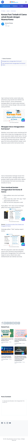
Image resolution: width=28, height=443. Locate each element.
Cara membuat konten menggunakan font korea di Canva (13, 64)
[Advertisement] (14, 42)
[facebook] (5, 323)
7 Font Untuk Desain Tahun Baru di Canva (6, 357)
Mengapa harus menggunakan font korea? (12, 61)
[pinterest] (16, 323)
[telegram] (13, 323)
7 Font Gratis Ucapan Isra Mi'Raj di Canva (7, 339)
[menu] (2, 2)
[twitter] (7, 323)
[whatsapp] (10, 323)
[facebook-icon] (2, 423)
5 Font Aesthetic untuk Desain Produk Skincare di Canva (20, 340)
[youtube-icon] (10, 423)
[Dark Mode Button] (26, 2)
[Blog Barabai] (14, 2)
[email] (19, 323)
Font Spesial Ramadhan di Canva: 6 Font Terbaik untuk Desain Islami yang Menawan (20, 358)
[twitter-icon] (5, 423)
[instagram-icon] (7, 423)
